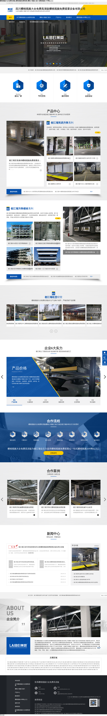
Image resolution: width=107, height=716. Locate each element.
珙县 (95, 665)
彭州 (94, 662)
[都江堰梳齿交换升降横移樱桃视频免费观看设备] (47, 240)
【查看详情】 (31, 553)
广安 (39, 662)
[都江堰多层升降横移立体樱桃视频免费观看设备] (20, 265)
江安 (89, 665)
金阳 (64, 669)
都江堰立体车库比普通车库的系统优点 (19, 576)
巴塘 (36, 669)
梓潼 (75, 663)
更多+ (91, 191)
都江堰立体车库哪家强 (79, 576)
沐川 (40, 665)
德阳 (20, 662)
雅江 (17, 669)
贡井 (13, 663)
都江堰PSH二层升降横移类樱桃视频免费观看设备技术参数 (49, 713)
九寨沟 (84, 667)
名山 (40, 667)
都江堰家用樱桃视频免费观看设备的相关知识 (74, 704)
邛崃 (97, 662)
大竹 (31, 667)
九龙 (15, 669)
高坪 (52, 665)
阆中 (67, 665)
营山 (59, 665)
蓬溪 (10, 665)
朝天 (88, 663)
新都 (74, 662)
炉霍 (21, 669)
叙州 (87, 665)
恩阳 (57, 667)
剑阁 (94, 663)
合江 (45, 663)
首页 (10, 17)
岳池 (14, 667)
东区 (24, 663)
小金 (89, 667)
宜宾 (37, 662)
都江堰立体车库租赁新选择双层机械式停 (25, 562)
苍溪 (97, 663)
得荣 (43, 669)
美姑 (77, 669)
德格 (25, 669)
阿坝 (50, 662)
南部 (56, 665)
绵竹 (62, 663)
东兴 (17, 665)
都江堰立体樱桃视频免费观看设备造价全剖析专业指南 (55, 562)
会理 (54, 669)
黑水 (91, 667)
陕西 (90, 669)
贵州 (86, 669)
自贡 (13, 662)
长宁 (91, 665)
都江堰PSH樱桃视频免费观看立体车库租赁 (67, 191)
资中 (21, 665)
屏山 (9, 667)
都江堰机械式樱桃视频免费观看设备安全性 (69, 595)
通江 (59, 667)
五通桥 (28, 665)
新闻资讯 (22, 22)
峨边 (43, 665)
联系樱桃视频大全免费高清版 (39, 22)
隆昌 (23, 665)
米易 (31, 663)
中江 (55, 663)
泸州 (18, 662)
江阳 (35, 663)
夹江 (38, 665)
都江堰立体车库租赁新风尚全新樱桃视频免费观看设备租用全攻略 (41, 547)
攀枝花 (15, 662)
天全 (48, 667)
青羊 (59, 662)
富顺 (22, 663)
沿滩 (18, 663)
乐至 (70, 667)
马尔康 (72, 667)
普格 (60, 669)
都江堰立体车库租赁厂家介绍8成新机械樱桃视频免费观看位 (49, 707)
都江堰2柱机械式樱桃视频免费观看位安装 (45, 70)
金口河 (31, 665)
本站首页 (17, 680)
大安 (16, 663)
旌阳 (51, 663)
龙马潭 (40, 663)
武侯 (63, 662)
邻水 (18, 667)
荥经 (42, 667)
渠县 (33, 667)
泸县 (43, 663)
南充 (33, 662)
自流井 (11, 663)
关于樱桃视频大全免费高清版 (26, 17)
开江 (29, 667)
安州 (68, 663)
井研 (36, 665)
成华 (66, 662)
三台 (71, 663)
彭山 (72, 665)
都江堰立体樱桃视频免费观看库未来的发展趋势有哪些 (48, 706)
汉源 (44, 667)
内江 (29, 662)
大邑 (85, 662)
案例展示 (69, 17)
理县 (77, 667)
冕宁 (71, 669)
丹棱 (78, 665)
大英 (15, 665)
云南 (84, 669)
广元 (24, 662)
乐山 (31, 662)
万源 (35, 667)
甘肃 (88, 669)
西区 (26, 663)
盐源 (49, 669)
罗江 (53, 663)
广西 (97, 669)
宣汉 (27, 667)
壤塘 (93, 667)
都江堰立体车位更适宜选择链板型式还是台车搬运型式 (48, 711)
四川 (8, 662)
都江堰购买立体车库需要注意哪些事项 (73, 713)
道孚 (19, 669)
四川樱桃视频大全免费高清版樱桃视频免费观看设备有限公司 (85, 697)
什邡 (60, 663)
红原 (99, 667)
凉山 (55, 662)
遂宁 (26, 662)
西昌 (45, 669)
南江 (61, 667)
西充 (65, 665)
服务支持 (12, 22)
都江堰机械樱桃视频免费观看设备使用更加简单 (21, 582)
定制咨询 (53, 453)
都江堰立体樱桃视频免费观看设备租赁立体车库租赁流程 (48, 709)
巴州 (55, 667)
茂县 (80, 667)
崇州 (99, 662)
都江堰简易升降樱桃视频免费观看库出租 (66, 70)
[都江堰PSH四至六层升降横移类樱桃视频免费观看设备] (20, 240)
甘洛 (75, 669)
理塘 (34, 669)
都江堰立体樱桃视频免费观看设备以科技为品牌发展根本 (86, 582)
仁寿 (74, 665)
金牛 (61, 662)
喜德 (69, 669)
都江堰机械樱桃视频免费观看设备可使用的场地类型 (22, 573)
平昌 (63, 667)
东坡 (69, 665)
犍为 (34, 665)
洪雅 (76, 665)
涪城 (64, 663)
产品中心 (58, 17)
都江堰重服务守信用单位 (41, 704)
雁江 (66, 667)
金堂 (83, 662)
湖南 (94, 669)
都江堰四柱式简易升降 (81, 276)
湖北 (92, 669)
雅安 (44, 662)
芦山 (50, 667)
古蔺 (49, 663)
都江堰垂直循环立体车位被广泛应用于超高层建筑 (46, 595)
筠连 (98, 665)
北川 (77, 663)
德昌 (51, 669)
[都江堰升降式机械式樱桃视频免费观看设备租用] (53, 44)
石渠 (30, 669)
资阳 (48, 662)
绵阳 (22, 662)
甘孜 (53, 662)
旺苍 (90, 663)
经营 (53, 297)
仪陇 (63, 665)
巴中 (46, 662)
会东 (56, 669)
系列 (62, 122)
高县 (93, 665)
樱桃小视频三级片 (45, 17)
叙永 (47, 663)
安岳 (68, 667)
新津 (89, 662)
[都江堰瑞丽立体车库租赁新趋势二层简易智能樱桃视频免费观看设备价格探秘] (85, 570)
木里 (47, 669)
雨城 (37, 667)
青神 (80, 665)
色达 (32, 669)
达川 (25, 667)
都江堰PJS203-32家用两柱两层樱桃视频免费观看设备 (38, 191)
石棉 (46, 667)
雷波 (79, 669)
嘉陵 (54, 665)
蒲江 (87, 662)
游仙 (66, 663)
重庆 (81, 669)
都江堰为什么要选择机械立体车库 (82, 579)
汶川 (75, 667)
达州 (42, 662)
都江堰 (91, 662)
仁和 (29, 663)
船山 (99, 663)
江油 (81, 663)
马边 (45, 665)
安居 (8, 665)
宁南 (58, 669)
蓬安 (61, 665)
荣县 (20, 663)
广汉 (58, 663)
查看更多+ (96, 545)
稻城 (41, 669)
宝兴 (53, 667)
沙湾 (26, 665)
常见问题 (75, 545)
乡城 (38, 669)
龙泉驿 (68, 662)
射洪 (13, 665)
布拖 (62, 669)
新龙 (23, 669)
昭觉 (66, 669)
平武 (79, 663)
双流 (78, 662)
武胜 (16, 667)
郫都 (80, 662)
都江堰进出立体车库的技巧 (16, 579)
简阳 (8, 663)
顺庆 (50, 665)
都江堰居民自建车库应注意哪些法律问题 (83, 573)
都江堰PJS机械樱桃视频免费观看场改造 (62, 276)
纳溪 (37, 663)
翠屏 (82, 665)
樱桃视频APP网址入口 (83, 17)
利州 (84, 663)
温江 (76, 662)
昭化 (86, 663)
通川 (22, 667)
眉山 (35, 662)
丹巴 (13, 669)
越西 (73, 669)
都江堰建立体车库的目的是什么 (55, 704)
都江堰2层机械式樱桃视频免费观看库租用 (88, 70)
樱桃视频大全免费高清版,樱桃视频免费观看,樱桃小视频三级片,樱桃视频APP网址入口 (26, 1)
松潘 (82, 667)
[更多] (98, 647)
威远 (19, 665)
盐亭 (73, 663)
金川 (87, 667)
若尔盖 (96, 667)
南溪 (85, 665)
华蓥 (20, 667)
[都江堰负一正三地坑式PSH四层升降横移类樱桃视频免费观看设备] (47, 265)
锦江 (57, 662)
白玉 (28, 669)
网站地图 (2, 715)
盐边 (33, 663)
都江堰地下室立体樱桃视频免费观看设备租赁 (36, 276)
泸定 (10, 669)
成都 (10, 662)
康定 (8, 669)
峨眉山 (47, 665)
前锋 (12, 667)
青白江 (71, 662)
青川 (92, 663)
